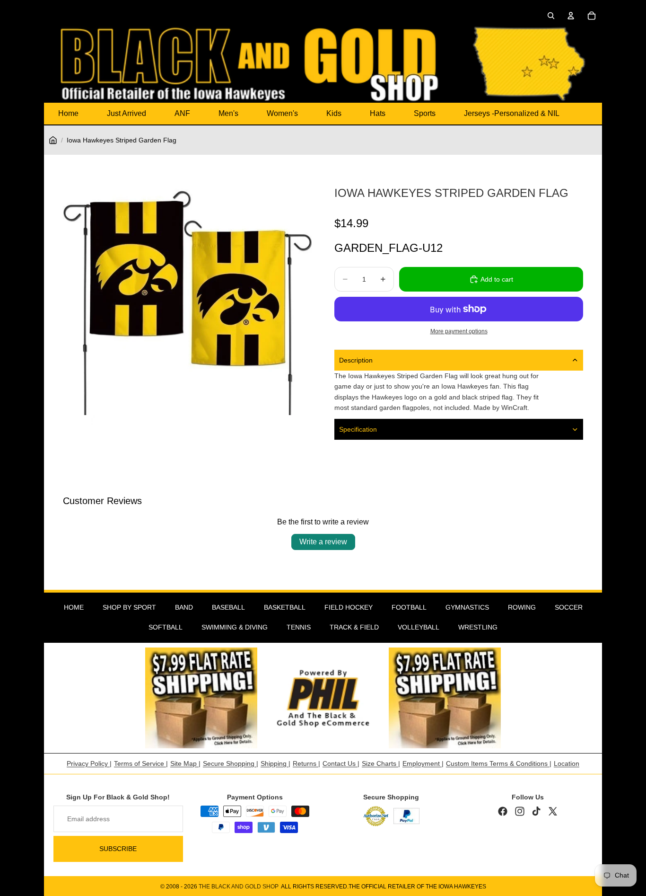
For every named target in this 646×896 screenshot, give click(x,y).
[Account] (570, 15)
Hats (377, 113)
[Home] (53, 140)
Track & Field (354, 627)
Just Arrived (126, 113)
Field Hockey (348, 607)
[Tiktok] (536, 811)
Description (356, 360)
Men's (228, 113)
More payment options (459, 331)
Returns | (306, 763)
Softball (165, 627)
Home (68, 113)
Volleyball (418, 627)
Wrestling (478, 627)
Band (184, 607)
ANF (182, 113)
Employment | (423, 763)
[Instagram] (519, 811)
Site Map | (185, 763)
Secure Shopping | (230, 763)
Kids (333, 113)
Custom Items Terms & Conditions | (498, 763)
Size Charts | (381, 763)
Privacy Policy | (89, 763)
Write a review (323, 542)
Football (409, 607)
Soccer (569, 607)
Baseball (228, 607)
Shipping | (275, 763)
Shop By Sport (129, 607)
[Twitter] (553, 811)
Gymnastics (467, 607)
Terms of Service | (141, 763)
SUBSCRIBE (118, 848)
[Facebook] (502, 811)
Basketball (285, 607)
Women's (282, 113)
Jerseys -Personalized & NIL (511, 113)
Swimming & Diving (234, 627)
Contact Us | (341, 763)
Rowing (522, 607)
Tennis (299, 627)
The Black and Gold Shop (239, 886)
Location (566, 763)
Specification (358, 429)
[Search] (551, 15)
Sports (425, 113)
